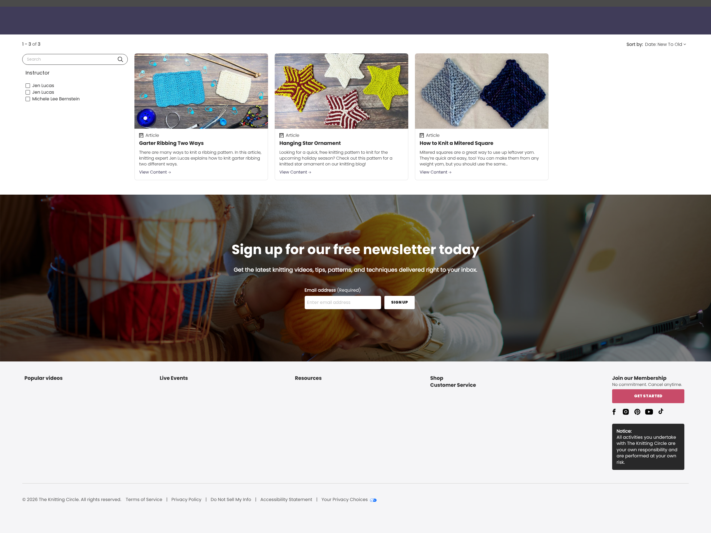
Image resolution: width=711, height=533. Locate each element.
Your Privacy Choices (344, 500)
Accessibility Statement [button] (286, 500)
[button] (120, 59)
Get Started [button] (648, 396)
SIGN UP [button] (399, 302)
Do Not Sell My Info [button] (231, 500)
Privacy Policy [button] (186, 500)
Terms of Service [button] (144, 500)
